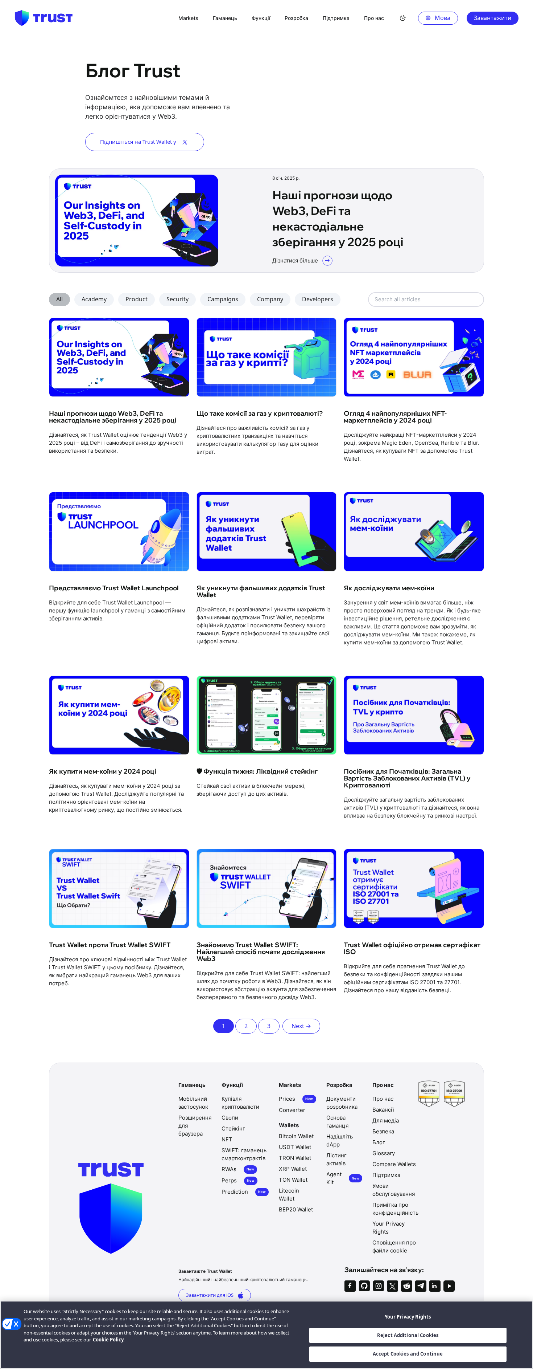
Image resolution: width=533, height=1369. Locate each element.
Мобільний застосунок (193, 1102)
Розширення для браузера (194, 1125)
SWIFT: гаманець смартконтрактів (244, 1154)
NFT (227, 1139)
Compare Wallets (394, 1164)
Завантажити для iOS (210, 1295)
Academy (94, 299)
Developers (317, 299)
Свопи (230, 1117)
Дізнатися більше (295, 260)
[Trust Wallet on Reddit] (406, 1286)
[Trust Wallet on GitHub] (364, 1286)
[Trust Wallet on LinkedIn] (435, 1286)
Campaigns (222, 299)
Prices (296, 1098)
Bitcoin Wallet (296, 1136)
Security (177, 299)
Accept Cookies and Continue (408, 1353)
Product (136, 299)
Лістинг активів (336, 1159)
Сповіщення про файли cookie (394, 1246)
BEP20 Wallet (296, 1209)
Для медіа (385, 1120)
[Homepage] (44, 18)
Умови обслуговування (393, 1189)
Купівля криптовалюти (240, 1102)
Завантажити (492, 18)
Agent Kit (342, 1178)
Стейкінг (233, 1128)
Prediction (244, 1191)
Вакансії (383, 1109)
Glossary (383, 1153)
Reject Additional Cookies (407, 1335)
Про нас (382, 1098)
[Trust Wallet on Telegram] (420, 1286)
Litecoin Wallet (289, 1194)
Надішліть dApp (339, 1140)
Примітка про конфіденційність (395, 1208)
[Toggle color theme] (402, 18)
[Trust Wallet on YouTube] (449, 1286)
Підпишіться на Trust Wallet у (138, 141)
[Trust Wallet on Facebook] (350, 1286)
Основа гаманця (337, 1121)
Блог (378, 1142)
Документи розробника (342, 1102)
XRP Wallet (293, 1168)
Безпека (383, 1131)
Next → (301, 1026)
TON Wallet (293, 1179)
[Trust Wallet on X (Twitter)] (392, 1286)
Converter (292, 1110)
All (59, 299)
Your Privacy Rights (408, 1316)
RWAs (238, 1169)
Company (270, 299)
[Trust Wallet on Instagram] (378, 1286)
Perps (238, 1180)
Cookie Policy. (109, 1339)
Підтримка (386, 1175)
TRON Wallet (295, 1157)
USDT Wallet (295, 1147)
